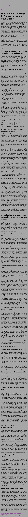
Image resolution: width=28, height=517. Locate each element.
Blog (2, 9)
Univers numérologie (5, 5)
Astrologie (3, 1)
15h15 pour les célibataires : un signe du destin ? (11, 515)
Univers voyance (4, 7)
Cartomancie (3, 3)
